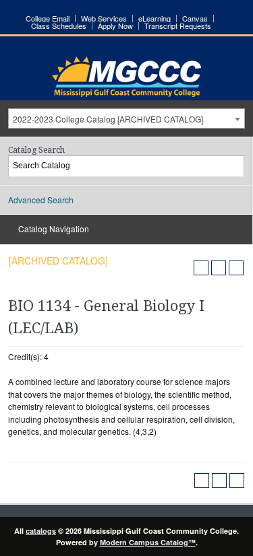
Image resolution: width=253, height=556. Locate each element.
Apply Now (115, 26)
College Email (47, 18)
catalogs (41, 531)
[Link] (126, 93)
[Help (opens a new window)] (236, 267)
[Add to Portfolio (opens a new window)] (201, 267)
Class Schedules (58, 26)
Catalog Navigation (53, 228)
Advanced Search (41, 199)
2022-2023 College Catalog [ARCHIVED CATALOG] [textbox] (108, 119)
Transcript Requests (177, 26)
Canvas (195, 18)
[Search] (234, 166)
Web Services (104, 18)
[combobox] (126, 118)
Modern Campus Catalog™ (148, 542)
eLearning (154, 18)
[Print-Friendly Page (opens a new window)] (218, 267)
